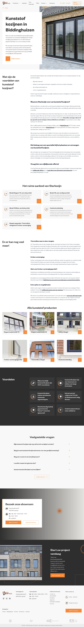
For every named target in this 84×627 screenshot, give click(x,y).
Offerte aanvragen (75, 3)
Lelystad (27, 611)
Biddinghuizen (10, 611)
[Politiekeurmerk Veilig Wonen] (74, 620)
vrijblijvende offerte (38, 170)
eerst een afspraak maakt (74, 295)
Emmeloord (21, 611)
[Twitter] (7, 598)
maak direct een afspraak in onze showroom (59, 170)
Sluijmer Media (59, 625)
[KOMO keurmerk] (10, 620)
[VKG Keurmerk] (53, 620)
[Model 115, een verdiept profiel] (79, 201)
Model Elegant (64, 125)
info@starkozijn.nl (73, 603)
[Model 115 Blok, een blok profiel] (39, 216)
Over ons (52, 603)
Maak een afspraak (13, 522)
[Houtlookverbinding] (79, 216)
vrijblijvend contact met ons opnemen (52, 290)
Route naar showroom (31, 522)
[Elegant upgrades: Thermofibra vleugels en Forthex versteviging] (39, 227)
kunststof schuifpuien (23, 49)
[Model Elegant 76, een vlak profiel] (39, 201)
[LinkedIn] (10, 598)
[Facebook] (3, 598)
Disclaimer (52, 597)
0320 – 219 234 (73, 597)
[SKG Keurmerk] (31, 620)
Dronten (16, 611)
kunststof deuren (12, 49)
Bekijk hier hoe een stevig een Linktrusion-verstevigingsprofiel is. (61, 280)
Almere (4, 611)
